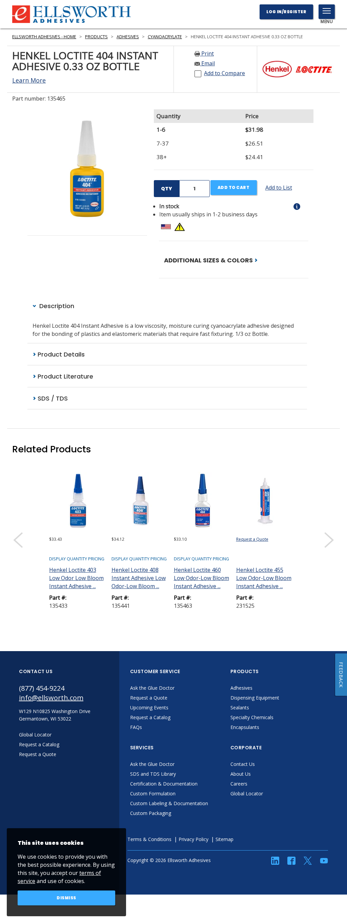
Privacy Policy (193, 839)
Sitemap (224, 839)
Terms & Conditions (149, 839)
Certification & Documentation (164, 783)
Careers (238, 783)
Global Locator (246, 793)
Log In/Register (286, 12)
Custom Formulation (153, 793)
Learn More (29, 80)
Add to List (278, 187)
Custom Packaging (150, 813)
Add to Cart (234, 187)
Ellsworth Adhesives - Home (44, 37)
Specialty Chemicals (251, 717)
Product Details (60, 354)
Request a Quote (252, 539)
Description (56, 306)
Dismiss (66, 898)
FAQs (136, 727)
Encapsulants (244, 727)
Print (207, 53)
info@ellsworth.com (51, 697)
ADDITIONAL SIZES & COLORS (209, 260)
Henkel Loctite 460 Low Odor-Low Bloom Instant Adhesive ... (201, 578)
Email (207, 63)
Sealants (239, 707)
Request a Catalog (150, 717)
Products (96, 37)
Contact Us (242, 764)
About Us (240, 774)
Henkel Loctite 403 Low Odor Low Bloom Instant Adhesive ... (76, 578)
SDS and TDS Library (153, 774)
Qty (166, 188)
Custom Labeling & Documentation (169, 803)
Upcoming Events (149, 707)
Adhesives (128, 37)
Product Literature (64, 376)
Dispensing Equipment (254, 697)
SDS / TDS (52, 398)
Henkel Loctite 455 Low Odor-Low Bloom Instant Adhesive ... (263, 578)
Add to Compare (224, 73)
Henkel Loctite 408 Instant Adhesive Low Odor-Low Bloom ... (138, 578)
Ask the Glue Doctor (152, 688)
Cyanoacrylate (165, 37)
